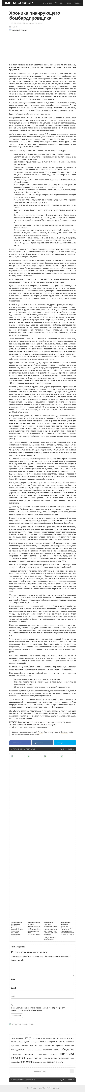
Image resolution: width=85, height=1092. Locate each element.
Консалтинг (47, 3)
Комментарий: (17, 960)
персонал (29, 1053)
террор (72, 1058)
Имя (13, 979)
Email (13, 988)
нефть (56, 1049)
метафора (20, 23)
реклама (47, 1058)
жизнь (43, 1041)
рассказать (39, 743)
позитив (53, 1054)
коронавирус (15, 1046)
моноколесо (38, 1050)
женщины (34, 1041)
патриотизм (16, 1054)
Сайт (13, 996)
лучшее (59, 1045)
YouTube (42, 1088)
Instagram (56, 1088)
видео (70, 1038)
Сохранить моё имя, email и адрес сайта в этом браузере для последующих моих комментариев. (38, 1009)
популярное (29, 23)
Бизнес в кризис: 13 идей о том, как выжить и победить (32, 724)
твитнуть (60, 743)
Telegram (34, 1088)
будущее (61, 1038)
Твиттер (40, 732)
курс (40, 1046)
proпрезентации (38, 1038)
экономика (38, 23)
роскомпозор (64, 1058)
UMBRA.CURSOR (18, 3)
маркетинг (69, 1045)
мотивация (47, 1049)
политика (67, 1053)
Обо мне (78, 3)
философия (15, 1062)
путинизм (38, 1057)
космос (25, 1045)
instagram (20, 1038)
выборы (19, 1042)
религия (54, 1058)
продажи (29, 1058)
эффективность (55, 1061)
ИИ (54, 1038)
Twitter (27, 1088)
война (13, 1041)
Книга (69, 3)
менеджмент (17, 1049)
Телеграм (64, 732)
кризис (13, 23)
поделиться (17, 743)
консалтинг (70, 1041)
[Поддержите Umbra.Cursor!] (42, 1026)
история (60, 1041)
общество (67, 1049)
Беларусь (49, 1038)
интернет (51, 1041)
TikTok (49, 1088)
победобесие (42, 1054)
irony (28, 1038)
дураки (27, 1041)
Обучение (59, 3)
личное (49, 1045)
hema (13, 1038)
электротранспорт (41, 1062)
